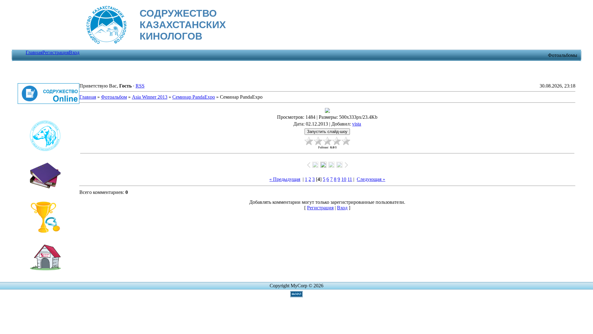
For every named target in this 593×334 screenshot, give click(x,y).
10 (343, 179)
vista (356, 123)
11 (349, 179)
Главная (34, 52)
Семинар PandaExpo (193, 97)
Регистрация (55, 52)
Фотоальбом (114, 97)
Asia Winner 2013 (149, 97)
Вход (74, 52)
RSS (140, 85)
